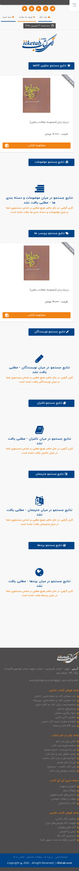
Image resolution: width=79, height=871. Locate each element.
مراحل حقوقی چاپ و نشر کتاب (60, 754)
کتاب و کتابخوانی (67, 803)
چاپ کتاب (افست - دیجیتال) (62, 766)
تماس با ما (19, 857)
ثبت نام (44, 17)
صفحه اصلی (61, 857)
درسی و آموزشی (67, 831)
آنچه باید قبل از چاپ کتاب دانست (59, 758)
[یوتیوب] (31, 8)
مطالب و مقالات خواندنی (63, 799)
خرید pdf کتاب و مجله (64, 725)
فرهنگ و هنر (69, 790)
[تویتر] (24, 8)
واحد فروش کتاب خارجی (63, 690)
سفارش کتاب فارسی (65, 818)
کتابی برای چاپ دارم (66, 741)
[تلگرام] (52, 8)
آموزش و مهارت (67, 786)
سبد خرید (7, 17)
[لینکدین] (38, 8)
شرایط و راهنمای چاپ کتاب (62, 771)
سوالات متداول (34, 857)
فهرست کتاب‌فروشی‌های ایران (61, 823)
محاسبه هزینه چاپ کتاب (63, 745)
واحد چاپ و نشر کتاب (65, 735)
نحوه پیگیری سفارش (65, 713)
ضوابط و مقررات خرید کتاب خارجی (59, 721)
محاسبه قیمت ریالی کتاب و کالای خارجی (55, 704)
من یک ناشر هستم (66, 762)
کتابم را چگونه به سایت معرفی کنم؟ (58, 840)
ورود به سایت (26, 17)
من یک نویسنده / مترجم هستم (60, 749)
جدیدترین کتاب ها (66, 835)
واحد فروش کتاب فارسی (63, 813)
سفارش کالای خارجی (65, 717)
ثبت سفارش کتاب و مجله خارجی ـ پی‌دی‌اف (54, 700)
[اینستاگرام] (45, 8)
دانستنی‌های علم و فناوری (63, 794)
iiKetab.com (64, 863)
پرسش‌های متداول (66, 708)
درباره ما (48, 857)
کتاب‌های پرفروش (67, 827)
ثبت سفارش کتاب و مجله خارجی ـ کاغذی (55, 696)
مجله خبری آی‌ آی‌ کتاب (64, 780)
